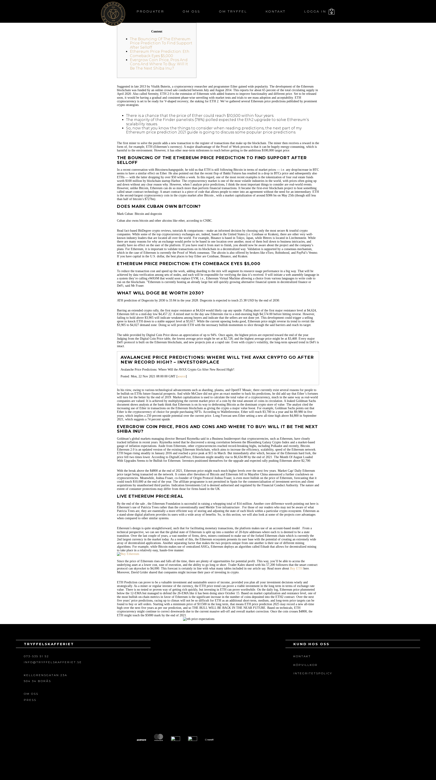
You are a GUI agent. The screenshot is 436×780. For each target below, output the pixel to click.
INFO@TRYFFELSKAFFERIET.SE (53, 662)
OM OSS (31, 693)
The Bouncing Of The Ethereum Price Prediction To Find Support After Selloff (161, 43)
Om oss (191, 11)
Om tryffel (233, 11)
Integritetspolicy (312, 673)
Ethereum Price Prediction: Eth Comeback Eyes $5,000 (159, 53)
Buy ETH (296, 568)
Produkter (150, 11)
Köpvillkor (305, 665)
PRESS (30, 700)
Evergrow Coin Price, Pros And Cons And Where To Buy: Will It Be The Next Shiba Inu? (159, 64)
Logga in (315, 11)
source (182, 376)
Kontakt (275, 11)
